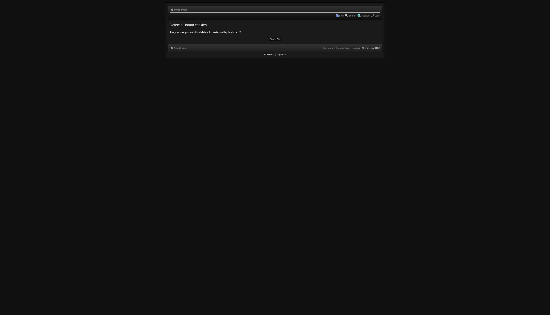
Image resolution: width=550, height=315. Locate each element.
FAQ (341, 15)
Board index (180, 9)
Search (352, 15)
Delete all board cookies (347, 48)
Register (365, 15)
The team (328, 48)
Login (377, 15)
